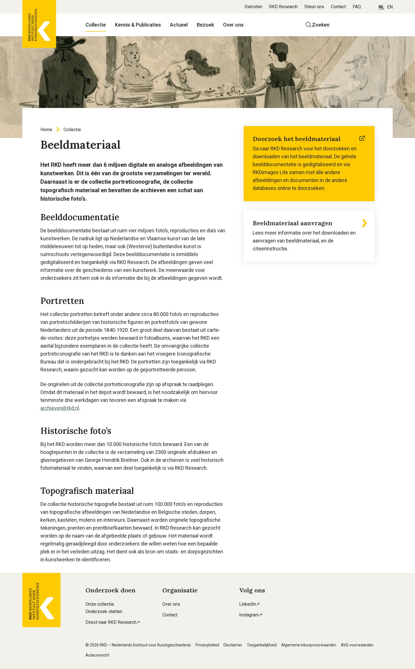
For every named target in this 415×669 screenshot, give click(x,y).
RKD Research (283, 6)
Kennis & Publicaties (138, 25)
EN (390, 7)
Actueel (179, 25)
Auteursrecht (97, 655)
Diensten (253, 6)
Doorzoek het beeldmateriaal (296, 139)
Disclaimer (233, 645)
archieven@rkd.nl (59, 408)
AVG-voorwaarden (357, 645)
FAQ (357, 6)
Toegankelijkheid (262, 645)
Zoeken (320, 25)
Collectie (96, 25)
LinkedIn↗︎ (249, 604)
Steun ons (314, 6)
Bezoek (205, 25)
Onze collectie (100, 604)
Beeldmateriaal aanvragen (292, 223)
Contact (338, 6)
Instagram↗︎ (251, 615)
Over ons (233, 25)
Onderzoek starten (104, 611)
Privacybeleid (207, 645)
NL (381, 7)
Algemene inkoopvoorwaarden (308, 645)
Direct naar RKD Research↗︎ (113, 622)
